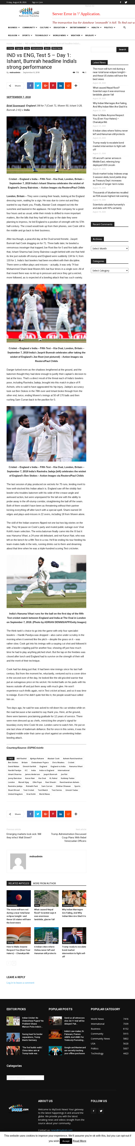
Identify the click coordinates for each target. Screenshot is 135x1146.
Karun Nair (30, 778)
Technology (41, 35)
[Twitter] (125, 2)
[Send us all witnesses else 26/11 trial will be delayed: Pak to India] (55, 1020)
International (37, 48)
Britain (25, 762)
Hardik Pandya (14, 770)
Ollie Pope (37, 782)
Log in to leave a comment (20, 982)
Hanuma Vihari (76, 766)
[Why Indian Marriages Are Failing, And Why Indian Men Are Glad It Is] (74, 898)
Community (28, 27)
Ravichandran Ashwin (69, 782)
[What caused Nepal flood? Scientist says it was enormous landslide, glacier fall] (46, 898)
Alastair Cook (53, 758)
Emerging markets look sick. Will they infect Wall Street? (24, 836)
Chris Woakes (58, 762)
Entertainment (78, 27)
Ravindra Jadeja (15, 786)
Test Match (43, 790)
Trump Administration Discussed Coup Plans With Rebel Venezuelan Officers (68, 837)
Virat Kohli (31, 794)
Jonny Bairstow (15, 778)
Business (12, 27)
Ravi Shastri (50, 782)
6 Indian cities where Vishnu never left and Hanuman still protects (45, 950)
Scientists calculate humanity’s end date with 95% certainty (109, 206)
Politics (108, 27)
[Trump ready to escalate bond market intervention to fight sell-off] (74, 935)
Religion (12, 35)
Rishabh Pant (32, 786)
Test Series (57, 790)
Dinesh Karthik (29, 766)
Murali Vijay (23, 782)
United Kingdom (15, 794)
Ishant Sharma (14, 774)
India (27, 48)
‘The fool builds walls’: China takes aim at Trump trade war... (32, 1050)
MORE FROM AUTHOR (44, 883)
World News (59, 35)
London (11, 782)
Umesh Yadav (72, 790)
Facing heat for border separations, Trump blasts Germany (32, 1037)
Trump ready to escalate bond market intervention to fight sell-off (109, 146)
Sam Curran (46, 786)
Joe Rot (64, 774)
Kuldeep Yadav (67, 778)
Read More (79, 1141)
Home (9, 43)
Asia (37, 905)
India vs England (46, 770)
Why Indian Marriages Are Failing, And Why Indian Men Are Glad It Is (74, 912)
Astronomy (12, 905)
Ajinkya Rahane (37, 758)
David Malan (13, 766)
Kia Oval (42, 778)
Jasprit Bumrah (50, 774)
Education (59, 27)
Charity (10, 942)
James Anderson (32, 774)
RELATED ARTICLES (19, 883)
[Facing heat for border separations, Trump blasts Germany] (13, 1037)
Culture (44, 27)
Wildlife (89, 35)
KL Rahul (53, 778)
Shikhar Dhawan (63, 786)
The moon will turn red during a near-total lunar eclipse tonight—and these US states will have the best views (19, 916)
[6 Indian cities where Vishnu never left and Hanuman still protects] (46, 935)
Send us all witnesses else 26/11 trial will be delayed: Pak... (74, 1021)
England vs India (58, 766)
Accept (65, 1141)
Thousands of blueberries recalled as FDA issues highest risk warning (110, 194)
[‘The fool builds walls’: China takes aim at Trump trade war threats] (13, 1050)
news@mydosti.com (61, 1130)
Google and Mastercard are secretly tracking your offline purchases (75, 1050)
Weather (75, 35)
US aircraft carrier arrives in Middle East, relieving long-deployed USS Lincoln (107, 161)
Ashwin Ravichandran (72, 758)
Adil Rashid (22, 758)
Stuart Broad (14, 790)
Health (95, 27)
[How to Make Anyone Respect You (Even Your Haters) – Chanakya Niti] (19, 935)
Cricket (18, 43)
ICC (26, 770)
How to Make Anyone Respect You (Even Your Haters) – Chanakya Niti (18, 950)
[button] (124, 27)
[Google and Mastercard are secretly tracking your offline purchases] (55, 1050)
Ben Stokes (13, 762)
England (19, 48)
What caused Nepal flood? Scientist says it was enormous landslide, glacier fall (109, 91)
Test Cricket (28, 790)
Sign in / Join (37, 2)
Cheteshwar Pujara (40, 762)
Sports (26, 35)
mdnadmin (15, 72)
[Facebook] (120, 2)
